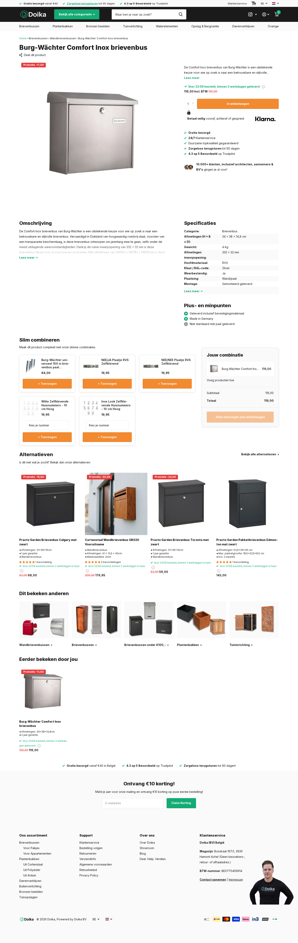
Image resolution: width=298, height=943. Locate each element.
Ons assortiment (33, 835)
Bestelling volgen (91, 848)
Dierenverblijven (243, 26)
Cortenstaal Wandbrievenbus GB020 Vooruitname (112, 542)
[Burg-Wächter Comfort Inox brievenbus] (44, 692)
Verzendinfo (87, 859)
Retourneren (87, 853)
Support (86, 835)
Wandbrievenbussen (63, 38)
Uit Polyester (31, 870)
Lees (27, 257)
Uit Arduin (29, 875)
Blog (143, 853)
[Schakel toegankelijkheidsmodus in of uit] (254, 3)
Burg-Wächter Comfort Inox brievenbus (40, 723)
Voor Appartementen (37, 853)
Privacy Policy (88, 875)
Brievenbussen (29, 26)
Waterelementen (167, 26)
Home (23, 38)
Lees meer (191, 78)
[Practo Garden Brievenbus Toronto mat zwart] (182, 504)
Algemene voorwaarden (95, 864)
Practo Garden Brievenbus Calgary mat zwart (48, 542)
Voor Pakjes (31, 848)
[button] (193, 100)
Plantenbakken (63, 26)
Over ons (147, 835)
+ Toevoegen (47, 383)
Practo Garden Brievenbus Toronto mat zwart (180, 542)
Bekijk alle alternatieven (259, 454)
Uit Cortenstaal (33, 864)
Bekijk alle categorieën (75, 14)
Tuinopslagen (28, 897)
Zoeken (180, 14)
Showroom (147, 848)
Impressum (236, 879)
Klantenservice (237, 3)
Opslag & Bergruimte (205, 26)
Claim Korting (181, 803)
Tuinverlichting (133, 26)
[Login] (265, 14)
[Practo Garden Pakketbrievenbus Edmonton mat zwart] (247, 504)
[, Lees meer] (252, 14)
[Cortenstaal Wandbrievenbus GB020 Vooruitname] (116, 504)
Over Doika (147, 842)
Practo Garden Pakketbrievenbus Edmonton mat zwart (247, 542)
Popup (263, 86)
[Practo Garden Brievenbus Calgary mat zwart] (50, 504)
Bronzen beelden (98, 26)
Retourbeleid (88, 870)
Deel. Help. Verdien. (153, 859)
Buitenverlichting (30, 886)
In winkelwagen (238, 103)
